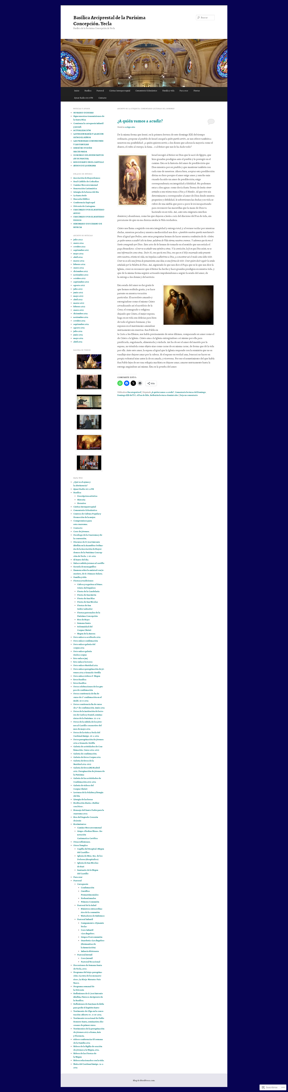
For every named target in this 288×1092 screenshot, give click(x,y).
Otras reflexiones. (82, 841)
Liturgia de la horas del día (86, 192)
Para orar (184, 90)
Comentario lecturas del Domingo (190, 392)
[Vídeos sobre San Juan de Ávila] (89, 402)
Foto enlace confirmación (85, 640)
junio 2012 (78, 334)
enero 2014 (78, 267)
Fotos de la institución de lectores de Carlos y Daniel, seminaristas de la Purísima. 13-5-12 (88, 715)
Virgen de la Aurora (86, 633)
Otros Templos (80, 845)
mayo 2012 (78, 338)
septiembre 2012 (81, 324)
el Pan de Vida (143, 395)
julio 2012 (77, 331)
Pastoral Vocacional (90, 961)
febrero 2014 (79, 264)
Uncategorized (134, 392)
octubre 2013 (79, 278)
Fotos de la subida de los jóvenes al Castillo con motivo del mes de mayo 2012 (87, 725)
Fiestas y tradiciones (83, 580)
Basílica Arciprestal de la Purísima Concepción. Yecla (109, 20)
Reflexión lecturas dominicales (164, 395)
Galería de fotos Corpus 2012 (87, 757)
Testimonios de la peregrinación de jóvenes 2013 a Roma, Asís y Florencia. (88, 1032)
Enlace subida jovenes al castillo (88, 563)
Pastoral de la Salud (86, 905)
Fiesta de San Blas (86, 598)
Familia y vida (168, 90)
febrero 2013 (79, 306)
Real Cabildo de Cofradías (86, 181)
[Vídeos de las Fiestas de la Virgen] (89, 361)
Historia (81, 499)
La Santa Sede (80, 195)
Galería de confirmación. (85, 753)
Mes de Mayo (83, 619)
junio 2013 (78, 292)
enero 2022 (78, 243)
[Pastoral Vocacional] (89, 422)
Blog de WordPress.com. (144, 1080)
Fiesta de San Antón (86, 594)
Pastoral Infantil (85, 919)
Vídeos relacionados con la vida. (88, 1060)
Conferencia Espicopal (84, 202)
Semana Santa (84, 623)
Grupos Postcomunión (91, 937)
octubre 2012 (79, 320)
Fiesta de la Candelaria (88, 591)
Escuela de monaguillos (84, 566)
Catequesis (82, 884)
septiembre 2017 (81, 250)
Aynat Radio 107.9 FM (83, 97)
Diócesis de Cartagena (84, 206)
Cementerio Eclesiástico (146, 90)
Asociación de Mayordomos (86, 177)
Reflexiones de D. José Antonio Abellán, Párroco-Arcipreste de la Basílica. (88, 997)
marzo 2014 (78, 260)
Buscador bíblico (81, 199)
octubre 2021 (79, 246)
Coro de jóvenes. (81, 531)
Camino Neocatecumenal (85, 185)
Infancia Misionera (90, 951)
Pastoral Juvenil (84, 954)
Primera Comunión (90, 901)
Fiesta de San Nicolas (87, 601)
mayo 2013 (78, 296)
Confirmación (87, 887)
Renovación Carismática (85, 188)
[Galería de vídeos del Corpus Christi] (89, 463)
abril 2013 (77, 299)
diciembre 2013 (80, 271)
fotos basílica (79, 679)
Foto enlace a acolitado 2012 (86, 637)
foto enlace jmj (80, 658)
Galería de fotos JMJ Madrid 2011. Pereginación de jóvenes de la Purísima (89, 771)
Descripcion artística (87, 496)
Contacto (102, 97)
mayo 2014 (78, 253)
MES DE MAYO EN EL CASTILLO (88, 162)
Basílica (87, 90)
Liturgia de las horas (83, 799)
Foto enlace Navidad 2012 (85, 665)
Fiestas (197, 90)
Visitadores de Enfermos (92, 915)
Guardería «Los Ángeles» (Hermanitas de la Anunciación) (92, 944)
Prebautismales (88, 898)
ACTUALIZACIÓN (82, 130)
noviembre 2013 (80, 274)
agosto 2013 (79, 285)
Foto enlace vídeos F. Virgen (86, 676)
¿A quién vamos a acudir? (140, 121)
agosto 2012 (79, 327)
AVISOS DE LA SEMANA (84, 165)
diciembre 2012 (80, 313)
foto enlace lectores (82, 661)
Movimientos (79, 824)
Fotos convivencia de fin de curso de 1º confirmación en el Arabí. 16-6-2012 (87, 697)
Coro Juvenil (87, 958)
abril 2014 (77, 257)
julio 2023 (78, 239)
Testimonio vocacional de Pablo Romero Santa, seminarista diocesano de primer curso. (88, 1022)
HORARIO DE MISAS (83, 112)
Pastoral (100, 90)
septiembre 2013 (81, 281)
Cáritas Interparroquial (119, 90)
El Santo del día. (81, 559)
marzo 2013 (78, 303)
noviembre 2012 (80, 317)
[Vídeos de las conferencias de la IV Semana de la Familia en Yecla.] (89, 382)
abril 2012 (77, 341)
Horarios (81, 503)
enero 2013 (78, 310)
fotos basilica (79, 683)
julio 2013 (77, 289)
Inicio (76, 90)
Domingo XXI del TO (126, 395)
